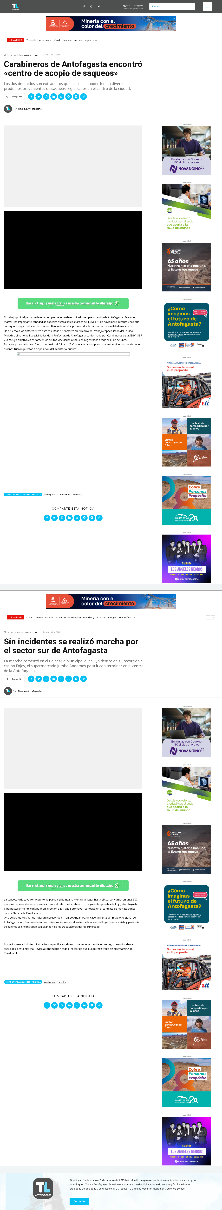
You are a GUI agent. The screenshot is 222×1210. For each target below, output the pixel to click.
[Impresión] (68, 96)
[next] (213, 40)
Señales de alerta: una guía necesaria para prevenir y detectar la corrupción (68, 40)
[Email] (61, 96)
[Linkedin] (53, 96)
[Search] (191, 6)
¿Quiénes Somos (175, 1188)
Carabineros (64, 494)
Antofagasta (49, 494)
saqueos (77, 494)
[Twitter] (99, 6)
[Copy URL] (83, 96)
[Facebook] (84, 6)
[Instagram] (91, 6)
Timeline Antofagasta (30, 109)
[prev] (208, 40)
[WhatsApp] (46, 96)
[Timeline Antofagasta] (8, 109)
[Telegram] (76, 96)
